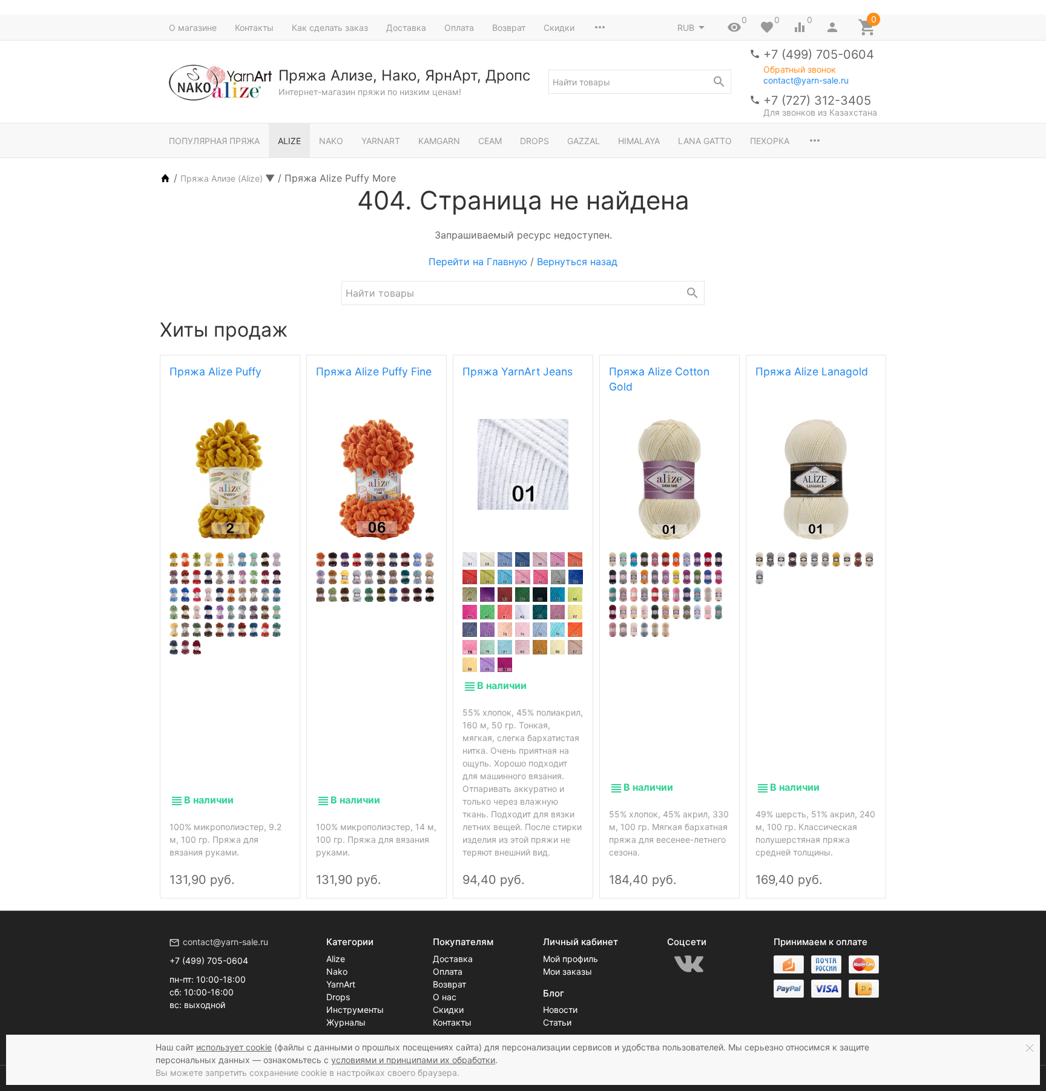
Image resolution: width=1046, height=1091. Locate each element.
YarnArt (380, 141)
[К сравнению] (256, 869)
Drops (534, 141)
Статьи (557, 1022)
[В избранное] (277, 869)
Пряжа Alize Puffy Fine (374, 371)
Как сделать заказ (330, 27)
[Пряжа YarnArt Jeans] (523, 464)
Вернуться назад (577, 261)
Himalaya (639, 141)
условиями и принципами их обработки (413, 1060)
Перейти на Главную (478, 261)
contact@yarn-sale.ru (806, 80)
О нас (444, 997)
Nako (331, 141)
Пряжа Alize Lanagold (811, 371)
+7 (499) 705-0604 (818, 54)
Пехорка (769, 141)
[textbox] (639, 82)
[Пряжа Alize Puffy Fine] (376, 479)
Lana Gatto (705, 141)
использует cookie (234, 1047)
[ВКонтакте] (688, 963)
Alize (289, 141)
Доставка (406, 27)
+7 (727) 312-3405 (817, 100)
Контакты (254, 27)
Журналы (346, 1022)
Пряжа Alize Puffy (215, 371)
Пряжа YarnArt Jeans (517, 371)
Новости (560, 1009)
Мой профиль (570, 959)
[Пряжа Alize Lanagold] (816, 479)
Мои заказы (567, 971)
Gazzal (583, 141)
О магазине (193, 27)
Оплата (459, 27)
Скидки (559, 27)
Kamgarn (439, 141)
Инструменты (355, 1009)
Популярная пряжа (214, 141)
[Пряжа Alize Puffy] (230, 479)
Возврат (508, 27)
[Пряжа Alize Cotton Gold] (669, 479)
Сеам (490, 141)
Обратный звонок (799, 69)
